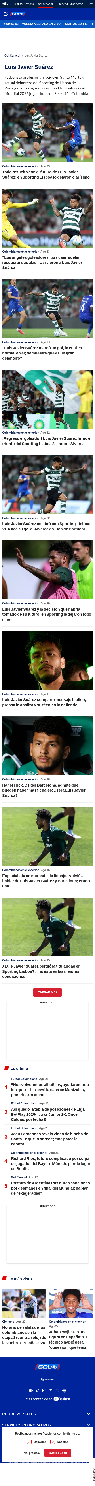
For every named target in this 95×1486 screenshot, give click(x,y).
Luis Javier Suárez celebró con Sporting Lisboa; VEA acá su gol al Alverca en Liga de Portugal (46, 526)
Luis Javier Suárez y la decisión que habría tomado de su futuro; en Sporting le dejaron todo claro (46, 614)
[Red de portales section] (89, 1414)
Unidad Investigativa (70, 4)
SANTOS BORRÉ (76, 24)
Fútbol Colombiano (24, 1079)
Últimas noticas (24, 4)
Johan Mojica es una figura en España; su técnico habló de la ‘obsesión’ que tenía (68, 1339)
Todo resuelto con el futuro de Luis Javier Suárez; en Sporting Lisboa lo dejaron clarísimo (46, 174)
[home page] (5, 4)
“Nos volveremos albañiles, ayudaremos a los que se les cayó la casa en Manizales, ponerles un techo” (50, 1089)
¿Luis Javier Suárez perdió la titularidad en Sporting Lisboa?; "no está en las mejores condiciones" (41, 971)
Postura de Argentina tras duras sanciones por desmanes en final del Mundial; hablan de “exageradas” (50, 1188)
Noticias (62, 1442)
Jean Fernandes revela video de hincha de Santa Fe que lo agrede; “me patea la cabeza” (49, 1138)
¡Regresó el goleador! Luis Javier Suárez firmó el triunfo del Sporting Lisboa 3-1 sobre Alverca (46, 441)
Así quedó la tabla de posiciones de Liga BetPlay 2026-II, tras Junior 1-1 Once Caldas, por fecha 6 (48, 1114)
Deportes (40, 1442)
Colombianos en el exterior (20, 166)
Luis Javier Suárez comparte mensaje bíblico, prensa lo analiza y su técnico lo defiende (44, 702)
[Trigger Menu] (6, 13)
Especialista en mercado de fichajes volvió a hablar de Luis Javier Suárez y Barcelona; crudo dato (46, 880)
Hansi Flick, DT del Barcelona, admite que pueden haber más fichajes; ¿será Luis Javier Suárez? (44, 790)
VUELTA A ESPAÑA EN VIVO (41, 24)
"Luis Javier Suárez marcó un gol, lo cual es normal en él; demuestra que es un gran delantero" (42, 352)
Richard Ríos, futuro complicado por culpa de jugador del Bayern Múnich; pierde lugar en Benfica (50, 1163)
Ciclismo (8, 1321)
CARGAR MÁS (47, 992)
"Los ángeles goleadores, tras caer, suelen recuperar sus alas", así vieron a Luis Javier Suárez (42, 262)
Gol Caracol (45, 4)
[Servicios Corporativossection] (89, 1425)
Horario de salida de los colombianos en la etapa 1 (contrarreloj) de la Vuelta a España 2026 (24, 1335)
